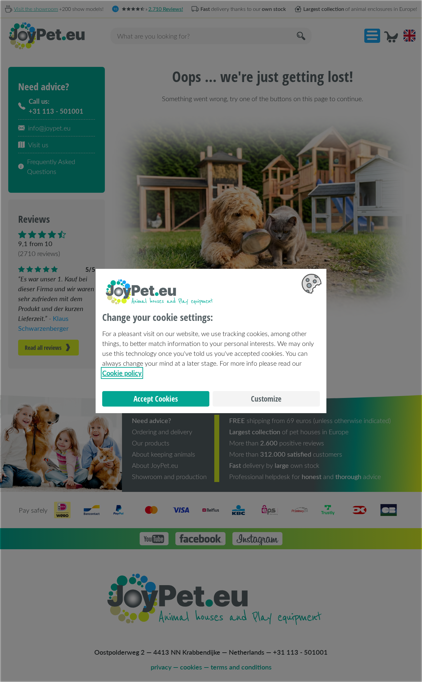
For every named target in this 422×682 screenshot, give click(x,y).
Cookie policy (122, 373)
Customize (266, 399)
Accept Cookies (156, 399)
